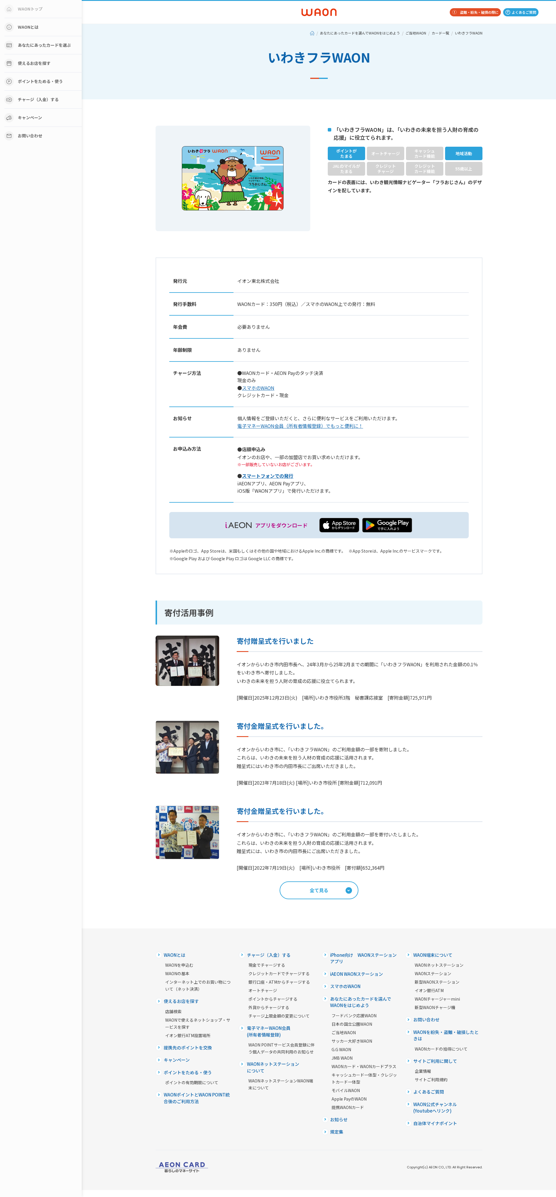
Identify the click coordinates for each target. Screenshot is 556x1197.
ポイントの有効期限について (191, 1082)
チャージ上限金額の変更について (279, 1016)
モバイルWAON (346, 1090)
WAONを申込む (179, 965)
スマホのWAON (345, 986)
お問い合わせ (30, 136)
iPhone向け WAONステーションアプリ (363, 958)
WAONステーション (433, 973)
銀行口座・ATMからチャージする (279, 982)
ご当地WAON (415, 32)
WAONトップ (30, 9)
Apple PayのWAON (349, 1099)
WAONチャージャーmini (437, 999)
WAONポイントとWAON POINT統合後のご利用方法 (197, 1098)
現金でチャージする (266, 965)
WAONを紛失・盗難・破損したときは (446, 1035)
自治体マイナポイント (435, 1123)
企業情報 (423, 1071)
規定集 (336, 1132)
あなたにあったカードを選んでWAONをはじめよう (360, 32)
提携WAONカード (348, 1107)
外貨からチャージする (268, 1007)
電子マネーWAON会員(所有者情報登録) (268, 1031)
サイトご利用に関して (435, 1061)
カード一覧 (440, 32)
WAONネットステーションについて (273, 1067)
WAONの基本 (177, 973)
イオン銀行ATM (429, 990)
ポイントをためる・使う (40, 81)
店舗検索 (173, 1011)
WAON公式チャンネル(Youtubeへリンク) (435, 1107)
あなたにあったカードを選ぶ (44, 45)
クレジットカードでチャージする (279, 973)
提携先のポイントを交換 (188, 1047)
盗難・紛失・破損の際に (479, 12)
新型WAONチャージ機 (435, 1007)
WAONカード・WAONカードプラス (364, 1066)
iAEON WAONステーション (356, 974)
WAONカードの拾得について (441, 1049)
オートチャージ (262, 990)
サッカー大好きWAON (352, 1041)
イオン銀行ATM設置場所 (187, 1035)
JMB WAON (342, 1058)
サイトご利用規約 (431, 1079)
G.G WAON (341, 1049)
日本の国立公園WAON (352, 1024)
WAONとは (28, 27)
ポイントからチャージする (272, 999)
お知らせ (339, 1119)
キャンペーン (30, 117)
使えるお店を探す (34, 63)
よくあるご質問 (524, 12)
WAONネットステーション (439, 965)
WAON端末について (432, 955)
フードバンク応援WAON (354, 1015)
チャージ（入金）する (38, 99)
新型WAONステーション (437, 982)
